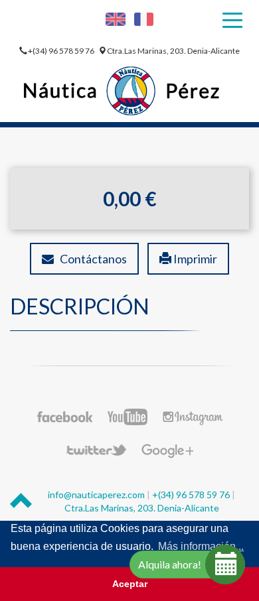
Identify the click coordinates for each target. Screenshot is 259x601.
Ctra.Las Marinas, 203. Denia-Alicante (173, 51)
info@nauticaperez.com (96, 494)
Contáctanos (90, 258)
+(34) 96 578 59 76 (62, 51)
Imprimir (194, 258)
